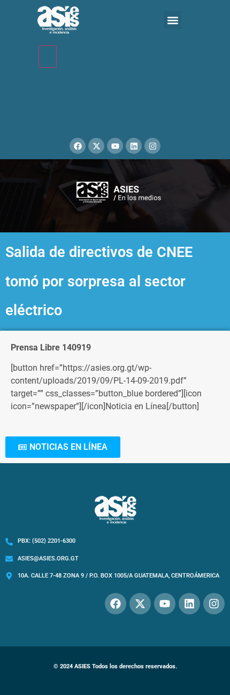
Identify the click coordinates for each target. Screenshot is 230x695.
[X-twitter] (96, 146)
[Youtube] (115, 146)
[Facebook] (78, 146)
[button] (172, 20)
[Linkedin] (134, 146)
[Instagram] (152, 146)
